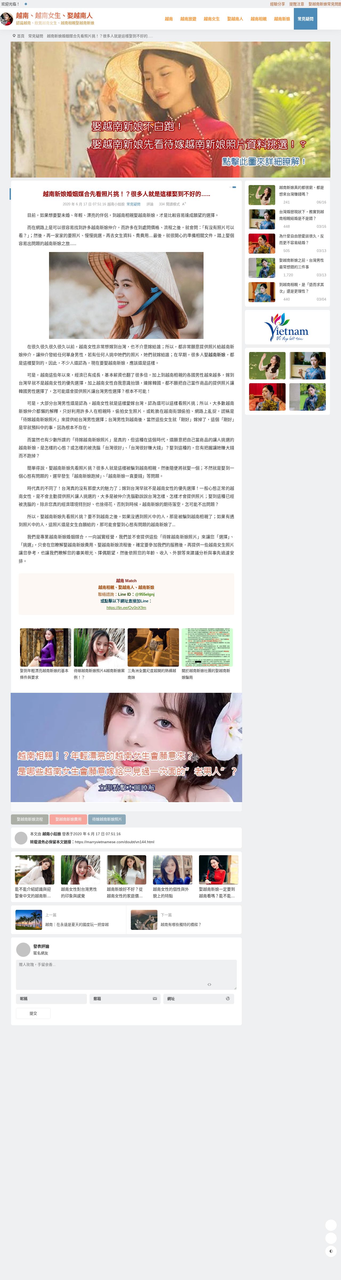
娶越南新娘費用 (68, 819)
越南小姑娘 (51, 834)
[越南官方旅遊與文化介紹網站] (287, 327)
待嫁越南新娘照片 (107, 819)
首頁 (21, 36)
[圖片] (228, 985)
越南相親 (259, 19)
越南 (169, 19)
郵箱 (97, 999)
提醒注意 (296, 4)
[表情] (218, 985)
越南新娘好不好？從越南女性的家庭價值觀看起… (79, 896)
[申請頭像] (232, 948)
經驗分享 (277, 4)
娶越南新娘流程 (30, 819)
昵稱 (23, 999)
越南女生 (212, 19)
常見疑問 (306, 19)
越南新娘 (282, 19)
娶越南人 (235, 19)
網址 (171, 999)
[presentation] (208, 863)
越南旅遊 (188, 19)
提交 (33, 1013)
